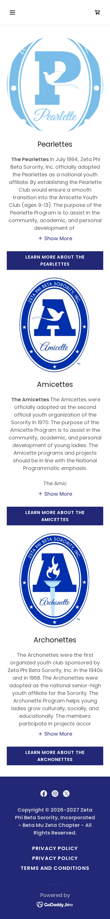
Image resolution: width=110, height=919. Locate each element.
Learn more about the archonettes (54, 756)
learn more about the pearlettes (54, 260)
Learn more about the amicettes (54, 516)
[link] (97, 12)
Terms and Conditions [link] (55, 868)
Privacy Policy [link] (55, 848)
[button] (18, 12)
